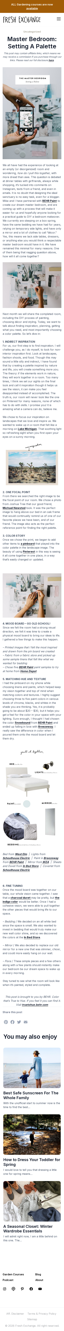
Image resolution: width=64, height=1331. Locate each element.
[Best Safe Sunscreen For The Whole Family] (32, 1086)
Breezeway (45, 726)
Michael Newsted (14, 508)
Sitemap (32, 1319)
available (32, 8)
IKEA (45, 862)
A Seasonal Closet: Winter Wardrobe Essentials (28, 1229)
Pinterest (29, 551)
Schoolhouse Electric (16, 858)
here (51, 60)
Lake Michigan (27, 429)
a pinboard (28, 543)
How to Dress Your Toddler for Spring (31, 1162)
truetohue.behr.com (35, 1004)
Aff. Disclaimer (15, 1313)
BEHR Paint (49, 200)
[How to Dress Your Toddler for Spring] (32, 1152)
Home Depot (28, 671)
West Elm (21, 854)
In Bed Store (31, 866)
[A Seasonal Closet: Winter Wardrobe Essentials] (32, 1219)
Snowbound (22, 722)
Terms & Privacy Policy (41, 1313)
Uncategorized (32, 31)
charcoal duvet (21, 897)
